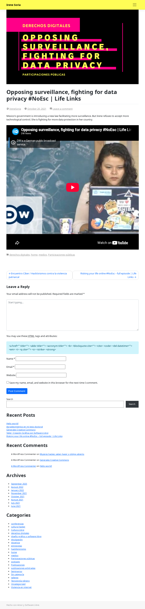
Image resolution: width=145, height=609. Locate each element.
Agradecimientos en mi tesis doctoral (24, 426)
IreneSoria (15, 108)
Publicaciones (18, 564)
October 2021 (17, 496)
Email (10, 367)
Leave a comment (63, 108)
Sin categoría (17, 574)
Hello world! (12, 423)
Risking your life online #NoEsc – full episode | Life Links (108, 275)
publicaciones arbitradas (23, 568)
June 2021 (16, 506)
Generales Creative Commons (20, 429)
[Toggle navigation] (134, 5)
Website (10, 375)
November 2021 (19, 493)
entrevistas (16, 545)
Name (10, 358)
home (34, 254)
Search (9, 399)
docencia (15, 542)
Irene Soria (13, 5)
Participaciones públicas (61, 254)
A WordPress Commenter (23, 466)
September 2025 (19, 483)
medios (43, 254)
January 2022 (17, 490)
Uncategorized (18, 584)
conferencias (17, 523)
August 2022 (17, 487)
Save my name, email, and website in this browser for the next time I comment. (53, 382)
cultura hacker (18, 526)
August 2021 (17, 499)
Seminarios (16, 571)
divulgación (17, 539)
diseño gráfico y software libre (26, 536)
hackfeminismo (18, 549)
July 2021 (15, 502)
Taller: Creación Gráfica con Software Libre (27, 432)
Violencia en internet (21, 587)
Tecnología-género (20, 580)
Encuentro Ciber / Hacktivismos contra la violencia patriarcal (38, 275)
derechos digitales (19, 254)
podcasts (15, 561)
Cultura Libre (17, 529)
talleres (14, 577)
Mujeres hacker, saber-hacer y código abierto (62, 454)
